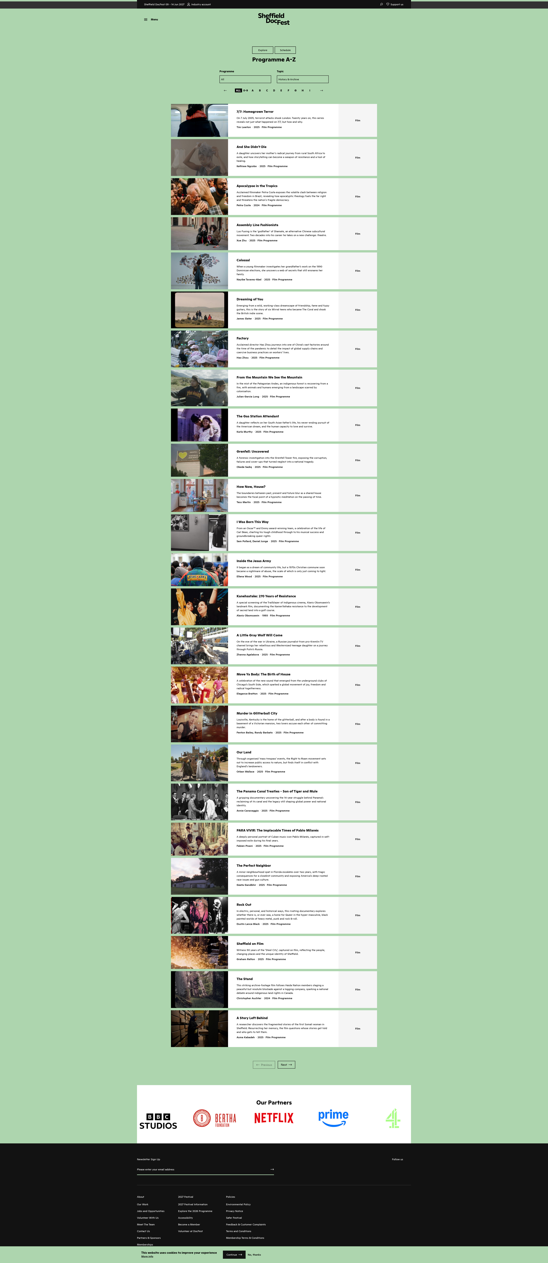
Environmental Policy (238, 1204)
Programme (226, 71)
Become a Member (189, 1224)
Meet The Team (146, 1224)
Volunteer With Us (148, 1217)
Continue (231, 1254)
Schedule (285, 50)
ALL (238, 90)
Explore (262, 50)
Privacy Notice (234, 1211)
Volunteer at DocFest (190, 1231)
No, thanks (254, 1254)
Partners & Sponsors (149, 1237)
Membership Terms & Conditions (245, 1237)
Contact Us (143, 1231)
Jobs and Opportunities (150, 1211)
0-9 (245, 90)
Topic (280, 71)
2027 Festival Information (192, 1204)
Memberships (145, 1244)
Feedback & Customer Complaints (246, 1224)
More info (147, 1256)
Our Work (142, 1204)
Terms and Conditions (238, 1231)
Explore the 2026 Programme (195, 1211)
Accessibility (185, 1217)
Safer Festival (234, 1217)
